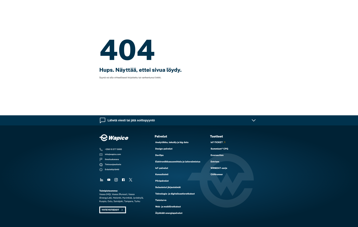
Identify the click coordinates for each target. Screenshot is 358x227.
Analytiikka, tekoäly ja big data (171, 142)
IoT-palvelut (161, 168)
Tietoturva (160, 200)
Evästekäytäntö (112, 169)
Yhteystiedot (110, 210)
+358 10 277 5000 (113, 149)
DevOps (159, 155)
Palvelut (161, 136)
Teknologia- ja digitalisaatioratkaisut (175, 193)
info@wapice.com (113, 154)
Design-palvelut (163, 148)
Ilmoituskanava (112, 159)
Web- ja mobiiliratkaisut (168, 206)
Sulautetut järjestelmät (168, 187)
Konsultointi (161, 174)
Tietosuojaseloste (113, 164)
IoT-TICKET (217, 142)
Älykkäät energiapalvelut (168, 213)
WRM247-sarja (219, 168)
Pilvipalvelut (162, 180)
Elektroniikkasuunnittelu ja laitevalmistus (177, 161)
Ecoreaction (217, 155)
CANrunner (217, 174)
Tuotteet (216, 136)
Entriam (215, 161)
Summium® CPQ (219, 148)
